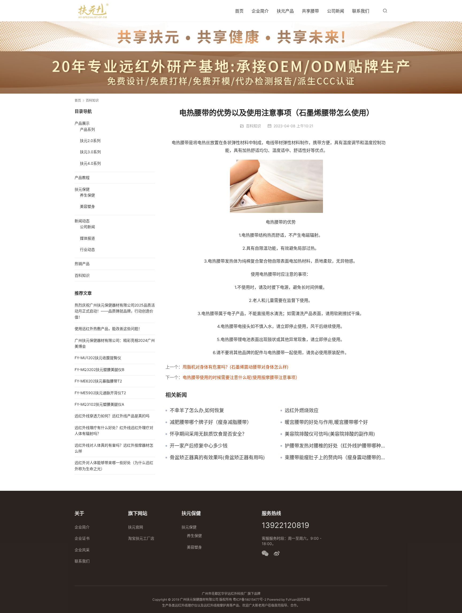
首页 (239, 11)
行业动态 (87, 249)
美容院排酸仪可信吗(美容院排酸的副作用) (330, 434)
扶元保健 (82, 189)
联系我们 (360, 11)
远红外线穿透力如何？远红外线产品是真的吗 (112, 415)
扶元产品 (285, 11)
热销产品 (82, 263)
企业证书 (82, 538)
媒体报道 (87, 238)
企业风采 (82, 549)
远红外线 (303, 599)
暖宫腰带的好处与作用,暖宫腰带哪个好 (326, 422)
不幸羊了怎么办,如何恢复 (197, 410)
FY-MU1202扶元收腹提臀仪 (98, 357)
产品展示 (82, 123)
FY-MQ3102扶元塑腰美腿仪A (99, 404)
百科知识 (253, 126)
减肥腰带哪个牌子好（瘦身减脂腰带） (211, 422)
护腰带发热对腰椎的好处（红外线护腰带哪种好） (336, 446)
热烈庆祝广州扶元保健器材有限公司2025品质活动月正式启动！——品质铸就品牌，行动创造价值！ (115, 311)
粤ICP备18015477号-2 (249, 599)
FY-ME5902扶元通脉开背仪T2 (100, 392)
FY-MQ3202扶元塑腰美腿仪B (99, 369)
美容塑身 (87, 206)
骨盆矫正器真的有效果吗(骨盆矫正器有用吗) (217, 457)
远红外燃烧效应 (301, 410)
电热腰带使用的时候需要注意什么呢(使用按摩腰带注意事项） (241, 377)
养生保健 (87, 195)
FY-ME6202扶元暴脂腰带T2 (98, 381)
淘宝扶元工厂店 (141, 538)
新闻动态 (82, 221)
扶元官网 (135, 527)
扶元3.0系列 (90, 152)
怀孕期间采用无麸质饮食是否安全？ (208, 434)
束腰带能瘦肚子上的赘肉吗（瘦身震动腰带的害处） (336, 457)
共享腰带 (310, 11)
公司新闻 (335, 11)
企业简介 (260, 11)
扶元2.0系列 (90, 140)
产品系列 (87, 129)
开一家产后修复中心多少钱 (199, 446)
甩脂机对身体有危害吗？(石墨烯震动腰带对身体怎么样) (235, 367)
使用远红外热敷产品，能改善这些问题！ (108, 328)
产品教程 (82, 177)
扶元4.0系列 (90, 163)
